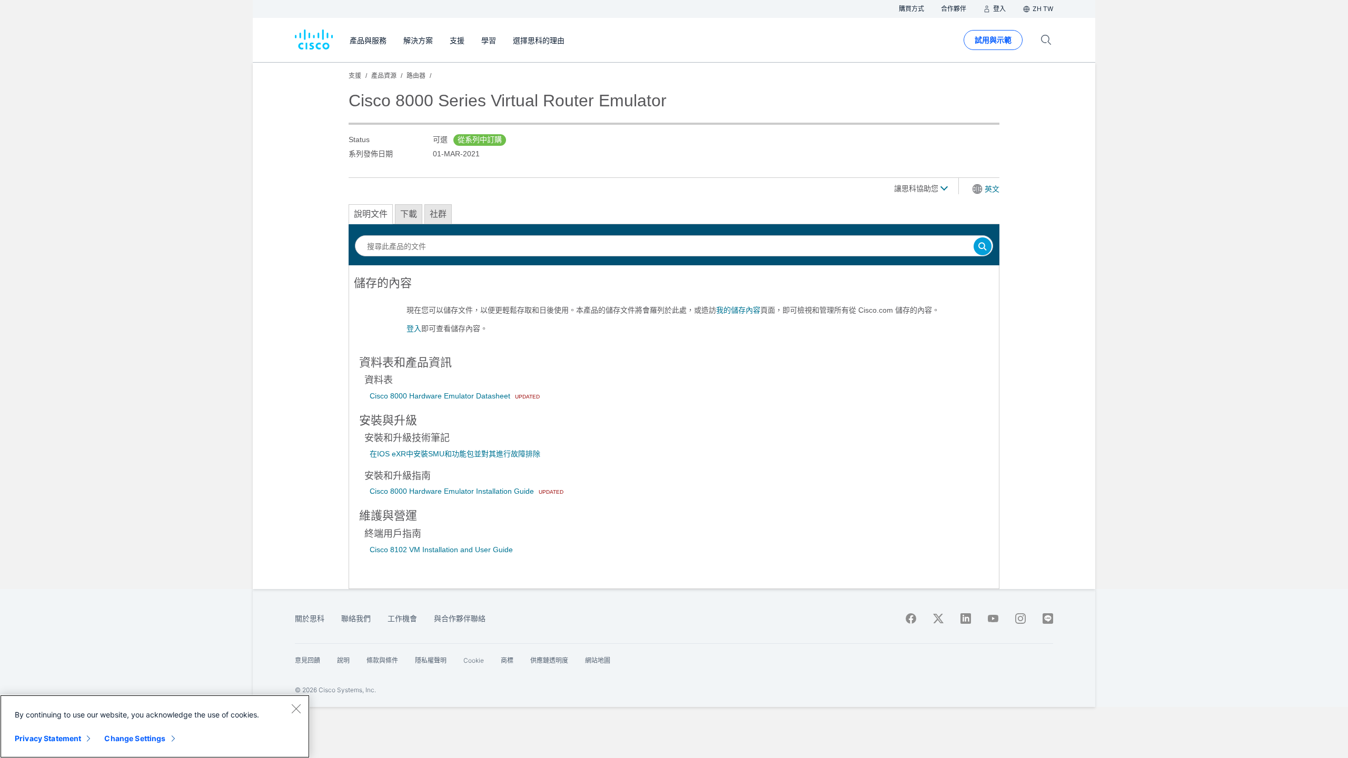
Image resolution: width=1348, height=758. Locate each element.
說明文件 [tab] (371, 214)
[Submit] (983, 247)
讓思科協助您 (917, 188)
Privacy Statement (48, 738)
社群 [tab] (438, 214)
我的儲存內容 (738, 310)
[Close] (296, 708)
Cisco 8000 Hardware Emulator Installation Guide (453, 491)
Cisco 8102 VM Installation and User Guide (441, 549)
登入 (414, 328)
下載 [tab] (408, 214)
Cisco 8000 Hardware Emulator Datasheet (441, 396)
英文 (992, 189)
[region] (155, 726)
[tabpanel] (674, 310)
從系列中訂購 (480, 139)
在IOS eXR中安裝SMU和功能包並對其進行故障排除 (455, 454)
